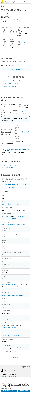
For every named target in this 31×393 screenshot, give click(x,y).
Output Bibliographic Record (11, 83)
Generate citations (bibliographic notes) (14, 81)
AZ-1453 (4, 301)
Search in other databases (10, 86)
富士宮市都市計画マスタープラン (10, 204)
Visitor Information (25, 112)
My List (4, 78)
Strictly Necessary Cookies (9, 390)
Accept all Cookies (24, 390)
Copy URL (9, 78)
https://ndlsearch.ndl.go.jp (9, 327)
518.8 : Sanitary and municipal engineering (13, 295)
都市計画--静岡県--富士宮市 (9, 285)
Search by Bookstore (15, 69)
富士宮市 (8, 216)
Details (16, 386)
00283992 (21, 216)
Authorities (15, 218)
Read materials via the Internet (8, 376)
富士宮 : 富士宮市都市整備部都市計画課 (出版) (14, 224)
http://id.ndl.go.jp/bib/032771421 (11, 336)
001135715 (15, 287)
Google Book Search (9, 167)
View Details (25, 43)
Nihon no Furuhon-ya (9, 165)
